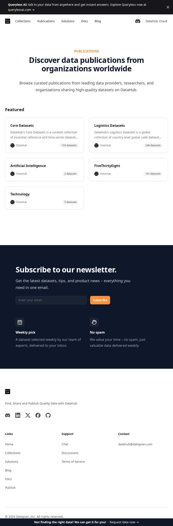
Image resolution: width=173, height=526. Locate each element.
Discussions (70, 453)
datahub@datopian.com (135, 444)
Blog (98, 21)
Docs (84, 21)
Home (9, 444)
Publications (46, 21)
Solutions (67, 21)
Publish (10, 488)
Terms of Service (73, 462)
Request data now (86, 522)
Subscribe (100, 300)
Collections (23, 21)
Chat (65, 444)
